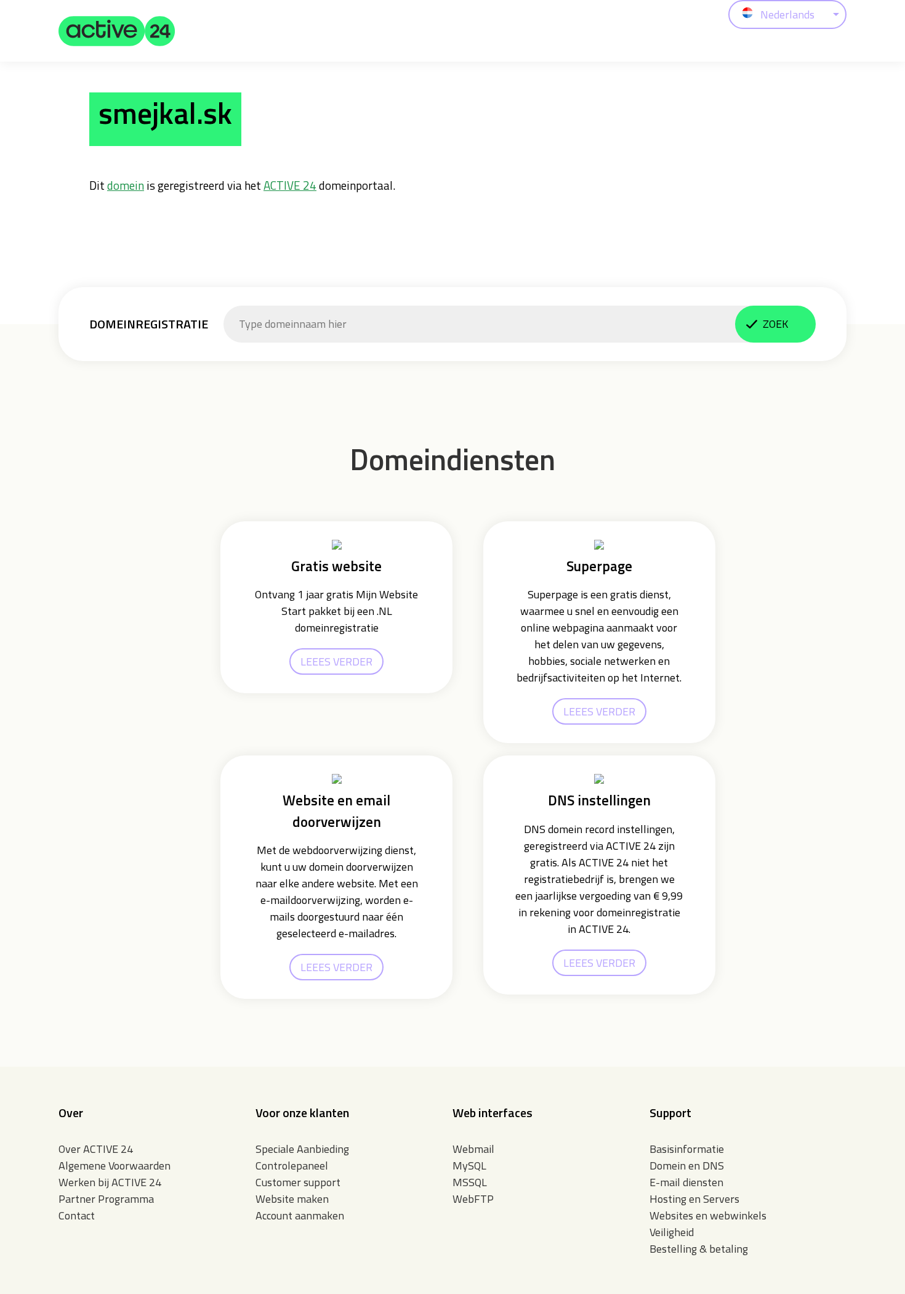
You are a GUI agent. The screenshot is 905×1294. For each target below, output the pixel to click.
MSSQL (469, 1182)
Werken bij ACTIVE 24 (109, 1182)
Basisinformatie (687, 1149)
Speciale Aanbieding (302, 1149)
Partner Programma (106, 1198)
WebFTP (473, 1198)
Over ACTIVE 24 (95, 1149)
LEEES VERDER (336, 661)
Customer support (297, 1182)
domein (125, 185)
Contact (76, 1215)
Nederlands (787, 14)
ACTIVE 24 (289, 185)
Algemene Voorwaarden (114, 1165)
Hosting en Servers (694, 1198)
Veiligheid (672, 1232)
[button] (116, 31)
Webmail (473, 1149)
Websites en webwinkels (708, 1215)
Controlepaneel (291, 1165)
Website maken (292, 1198)
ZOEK (775, 323)
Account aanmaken (299, 1215)
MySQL (469, 1165)
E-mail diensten (686, 1182)
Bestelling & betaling (699, 1248)
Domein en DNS (687, 1165)
